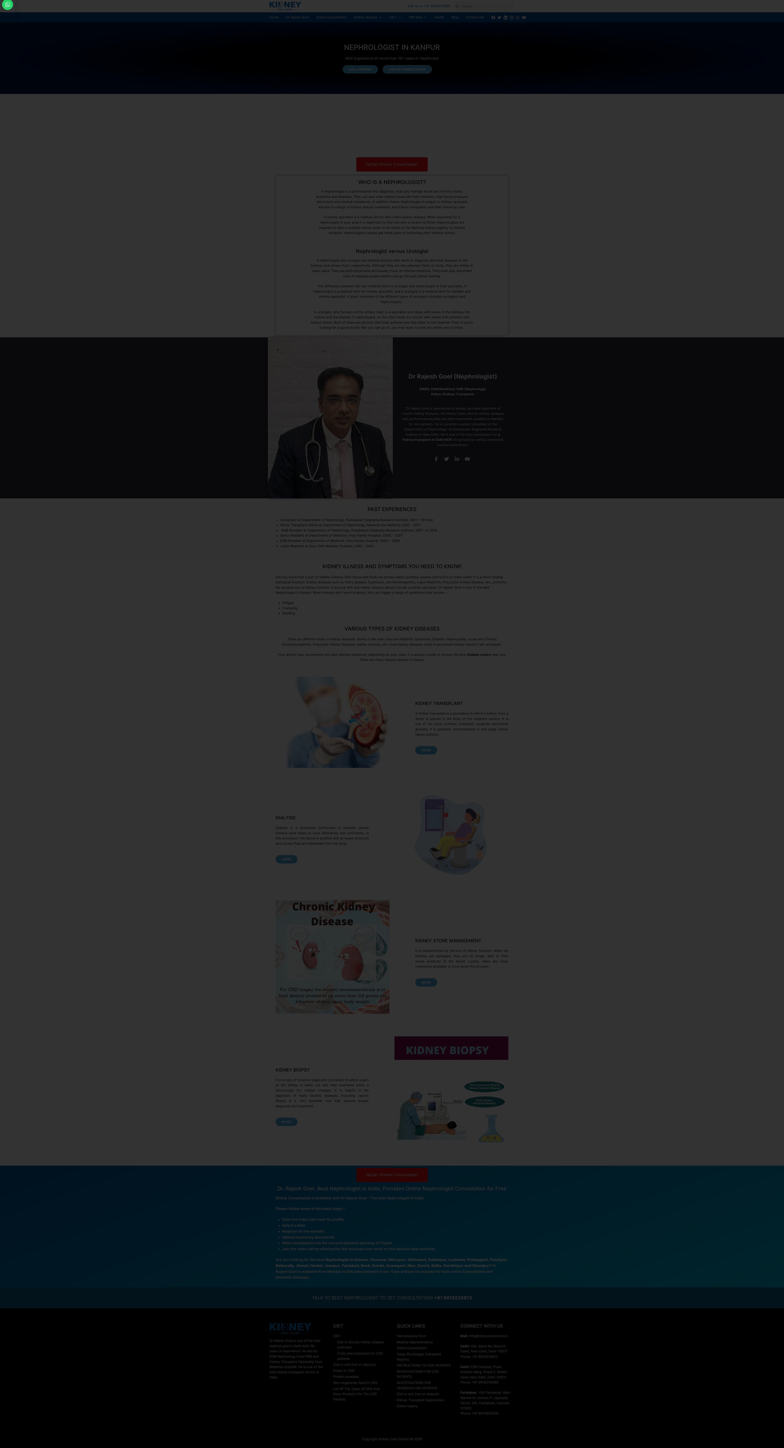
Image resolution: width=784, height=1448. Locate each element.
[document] (392, 724)
